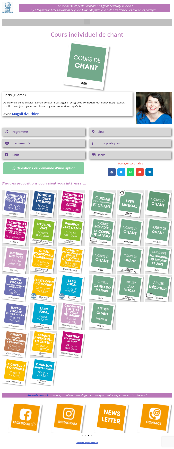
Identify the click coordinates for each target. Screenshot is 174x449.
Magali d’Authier (25, 113)
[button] (87, 21)
